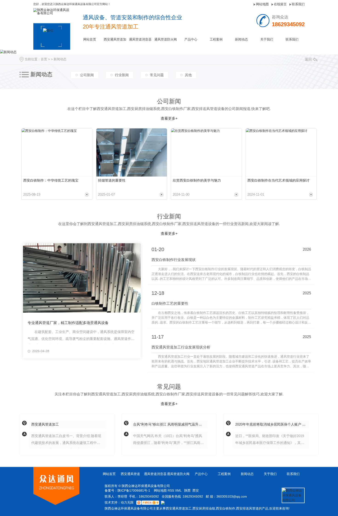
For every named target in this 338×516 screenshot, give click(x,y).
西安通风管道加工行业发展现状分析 (181, 347)
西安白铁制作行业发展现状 (174, 260)
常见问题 (157, 75)
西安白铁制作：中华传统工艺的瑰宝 (50, 180)
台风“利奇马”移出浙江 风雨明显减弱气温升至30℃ (170, 424)
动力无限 (127, 502)
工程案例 (216, 39)
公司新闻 (87, 75)
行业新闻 (122, 75)
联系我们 (298, 4)
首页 (44, 59)
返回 (308, 59)
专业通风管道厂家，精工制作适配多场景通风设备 (68, 323)
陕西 (187, 490)
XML (178, 490)
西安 (195, 490)
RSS (171, 490)
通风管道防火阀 (165, 39)
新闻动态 (241, 39)
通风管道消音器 (140, 39)
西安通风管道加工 (45, 424)
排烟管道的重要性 (112, 180)
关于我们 (266, 39)
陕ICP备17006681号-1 (133, 490)
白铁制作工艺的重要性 (170, 303)
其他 (188, 75)
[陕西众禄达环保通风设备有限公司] (51, 11)
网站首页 (89, 39)
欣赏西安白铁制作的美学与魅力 (197, 180)
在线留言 (280, 4)
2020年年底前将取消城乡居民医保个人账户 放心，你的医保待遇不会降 (272, 424)
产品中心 (190, 39)
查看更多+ (169, 118)
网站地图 (262, 4)
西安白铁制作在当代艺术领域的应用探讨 (278, 180)
